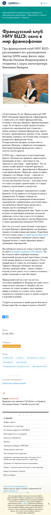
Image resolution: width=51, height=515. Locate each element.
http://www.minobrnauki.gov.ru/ (16, 486)
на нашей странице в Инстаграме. (27, 251)
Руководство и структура (13, 426)
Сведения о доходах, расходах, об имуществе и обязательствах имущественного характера (22, 458)
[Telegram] (7, 316)
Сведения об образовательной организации (21, 463)
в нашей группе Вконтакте (36, 234)
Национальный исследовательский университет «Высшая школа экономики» (22, 13)
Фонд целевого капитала (13, 449)
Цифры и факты (10, 422)
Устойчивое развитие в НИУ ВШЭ (17, 430)
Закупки (7, 441)
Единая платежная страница (14, 471)
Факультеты (33, 15)
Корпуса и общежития (12, 438)
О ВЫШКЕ (8, 418)
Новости (25, 17)
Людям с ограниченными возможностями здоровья (23, 467)
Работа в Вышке (9, 475)
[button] (46, 89)
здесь (24, 502)
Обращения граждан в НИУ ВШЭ (16, 445)
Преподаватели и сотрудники (15, 434)
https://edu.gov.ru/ (11, 491)
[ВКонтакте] (3, 316)
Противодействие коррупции (15, 453)
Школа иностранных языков (14, 383)
